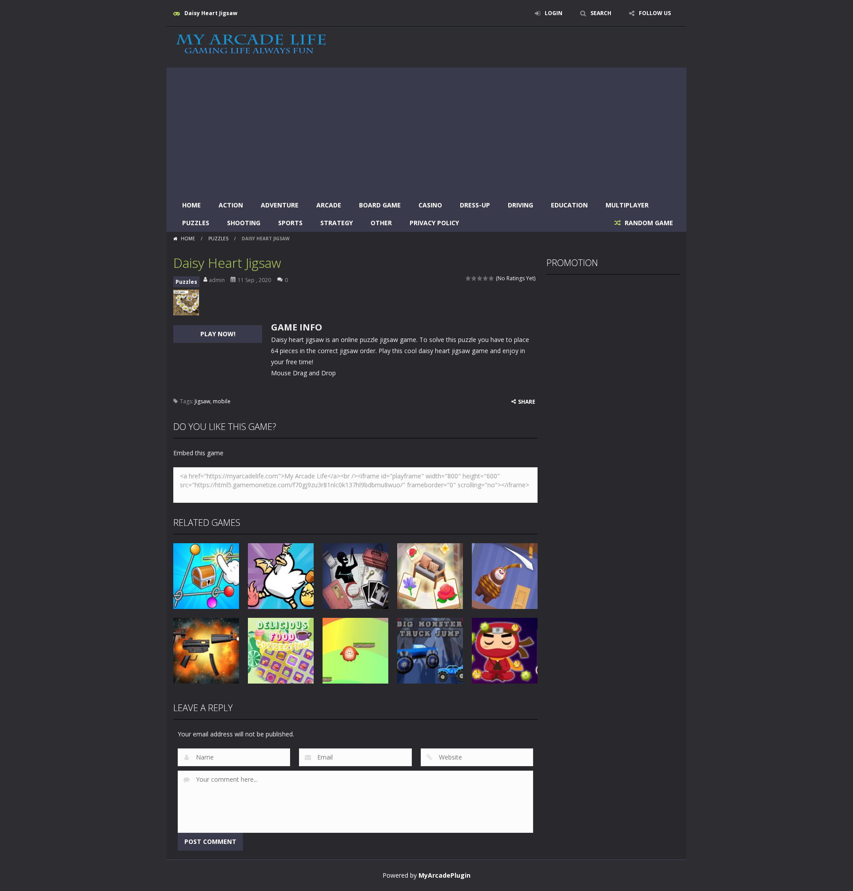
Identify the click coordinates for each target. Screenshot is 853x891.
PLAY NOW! (217, 334)
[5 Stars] (491, 278)
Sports (290, 223)
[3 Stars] (480, 278)
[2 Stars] (474, 278)
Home (191, 205)
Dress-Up (475, 205)
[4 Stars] (486, 278)
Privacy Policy (434, 223)
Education (569, 205)
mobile (222, 401)
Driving (520, 205)
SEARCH (600, 13)
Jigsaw (202, 401)
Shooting (243, 223)
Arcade (328, 205)
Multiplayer (627, 205)
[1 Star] (468, 278)
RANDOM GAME (648, 223)
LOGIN (553, 13)
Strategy (336, 223)
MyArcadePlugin (444, 875)
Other (381, 223)
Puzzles (195, 223)
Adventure (280, 205)
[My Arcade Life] (251, 44)
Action (231, 205)
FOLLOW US (655, 13)
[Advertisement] (426, 130)
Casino (430, 205)
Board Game (380, 205)
